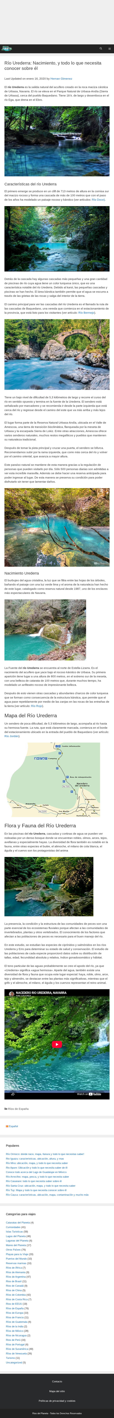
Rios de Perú (13, 1340)
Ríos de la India (14, 1326)
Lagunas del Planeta (17, 1240)
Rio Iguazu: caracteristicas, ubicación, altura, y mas (35, 1158)
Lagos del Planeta (16, 1236)
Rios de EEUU (14, 1303)
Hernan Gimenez (61, 78)
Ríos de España (18, 1108)
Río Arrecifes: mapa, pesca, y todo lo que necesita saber (37, 1176)
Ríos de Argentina (16, 1276)
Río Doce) (98, 199)
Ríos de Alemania (15, 1272)
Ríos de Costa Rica (17, 1299)
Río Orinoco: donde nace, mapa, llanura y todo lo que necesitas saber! (45, 1154)
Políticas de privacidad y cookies (57, 1401)
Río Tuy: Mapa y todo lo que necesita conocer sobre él (36, 1190)
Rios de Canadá (15, 1285)
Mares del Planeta (16, 1245)
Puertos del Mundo (16, 1258)
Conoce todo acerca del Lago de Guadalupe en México (36, 1172)
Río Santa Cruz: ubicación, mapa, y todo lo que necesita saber (40, 1185)
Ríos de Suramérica (17, 1349)
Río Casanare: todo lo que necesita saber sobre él (34, 1181)
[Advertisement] (57, 22)
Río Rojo (36, 706)
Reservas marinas (16, 1263)
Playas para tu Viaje (17, 1254)
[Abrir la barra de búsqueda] (100, 48)
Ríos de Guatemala (16, 1321)
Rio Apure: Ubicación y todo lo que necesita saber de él (36, 1167)
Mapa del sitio (57, 1391)
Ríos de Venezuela (16, 1353)
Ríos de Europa (14, 1312)
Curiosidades (13, 1227)
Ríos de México (14, 1331)
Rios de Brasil (14, 1281)
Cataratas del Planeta (18, 1222)
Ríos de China (14, 1290)
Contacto (57, 1381)
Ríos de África (14, 1267)
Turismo (10, 1358)
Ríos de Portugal (15, 1344)
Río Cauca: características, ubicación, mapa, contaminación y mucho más (47, 1194)
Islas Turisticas (14, 1231)
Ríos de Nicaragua (16, 1335)
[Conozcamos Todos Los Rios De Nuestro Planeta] (7, 48)
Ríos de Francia (15, 1317)
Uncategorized (14, 1362)
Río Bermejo (86, 312)
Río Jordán (11, 736)
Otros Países (13, 1249)
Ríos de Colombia (16, 1294)
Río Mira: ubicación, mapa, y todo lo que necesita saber (37, 1163)
